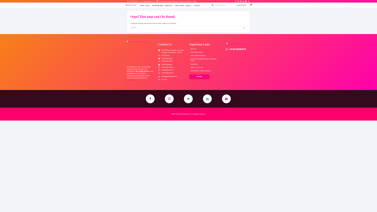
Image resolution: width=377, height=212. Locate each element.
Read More (130, 80)
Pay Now (199, 76)
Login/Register (241, 5)
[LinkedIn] (243, 0)
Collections (168, 5)
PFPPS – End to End (196, 68)
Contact (197, 5)
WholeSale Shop (157, 5)
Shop (147, 5)
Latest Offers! (179, 5)
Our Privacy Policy (196, 52)
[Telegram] (248, 0)
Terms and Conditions (198, 56)
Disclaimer (194, 64)
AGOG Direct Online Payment (200, 71)
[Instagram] (238, 0)
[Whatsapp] (246, 0)
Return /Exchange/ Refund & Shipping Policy (203, 60)
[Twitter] (241, 0)
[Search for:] (188, 28)
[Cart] (250, 5)
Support (188, 5)
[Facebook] (235, 0)
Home (142, 5)
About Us (193, 49)
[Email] (226, 98)
